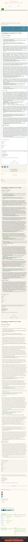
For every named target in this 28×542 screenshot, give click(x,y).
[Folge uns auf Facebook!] (11, 2)
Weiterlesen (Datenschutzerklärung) (18, 540)
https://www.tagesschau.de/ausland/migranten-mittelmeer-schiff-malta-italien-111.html (14, 43)
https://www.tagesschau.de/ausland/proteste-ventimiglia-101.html (11, 219)
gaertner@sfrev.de (7, 188)
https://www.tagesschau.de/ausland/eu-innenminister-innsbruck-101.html (12, 239)
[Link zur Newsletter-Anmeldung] (20, 2)
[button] (1, 510)
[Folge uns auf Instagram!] (8, 2)
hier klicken (16, 312)
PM (2, 274)
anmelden (15, 534)
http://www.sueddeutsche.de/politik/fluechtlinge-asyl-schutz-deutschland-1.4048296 (14, 111)
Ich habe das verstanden (8, 540)
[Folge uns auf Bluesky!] (15, 2)
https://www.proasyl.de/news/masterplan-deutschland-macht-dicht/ (15, 104)
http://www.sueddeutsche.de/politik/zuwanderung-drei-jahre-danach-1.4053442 (13, 291)
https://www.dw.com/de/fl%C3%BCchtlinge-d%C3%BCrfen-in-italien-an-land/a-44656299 (14, 50)
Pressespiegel (6, 24)
